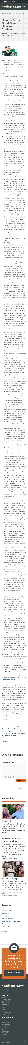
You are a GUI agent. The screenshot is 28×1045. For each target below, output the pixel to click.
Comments (9, 35)
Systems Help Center (8, 13)
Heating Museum (7, 916)
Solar (3, 923)
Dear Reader (7, 821)
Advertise (4, 1009)
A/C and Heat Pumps (8, 910)
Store (3, 1006)
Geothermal (5, 913)
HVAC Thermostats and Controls (11, 921)
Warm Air (4, 931)
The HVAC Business (12, 834)
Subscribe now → (14, 973)
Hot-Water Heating (7, 918)
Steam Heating (6, 926)
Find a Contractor (7, 733)
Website (6, 1)
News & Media (5, 1004)
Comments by (20, 788)
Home (3, 997)
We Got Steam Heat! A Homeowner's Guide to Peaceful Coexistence (13, 729)
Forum (13, 1)
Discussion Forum (6, 999)
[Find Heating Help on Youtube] (5, 990)
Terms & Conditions (7, 1012)
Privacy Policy (5, 1014)
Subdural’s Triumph (10, 878)
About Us (4, 1007)
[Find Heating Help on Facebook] (3, 990)
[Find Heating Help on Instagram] (8, 990)
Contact (4, 1011)
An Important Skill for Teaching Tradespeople (12, 839)
